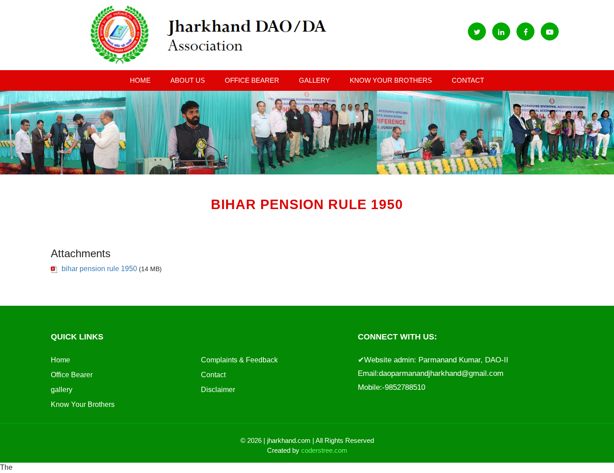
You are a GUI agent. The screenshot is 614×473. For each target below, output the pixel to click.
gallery (314, 80)
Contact (468, 80)
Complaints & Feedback (239, 360)
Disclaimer (218, 389)
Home (140, 80)
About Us (187, 80)
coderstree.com (324, 450)
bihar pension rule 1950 (99, 268)
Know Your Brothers (391, 80)
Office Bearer (252, 80)
